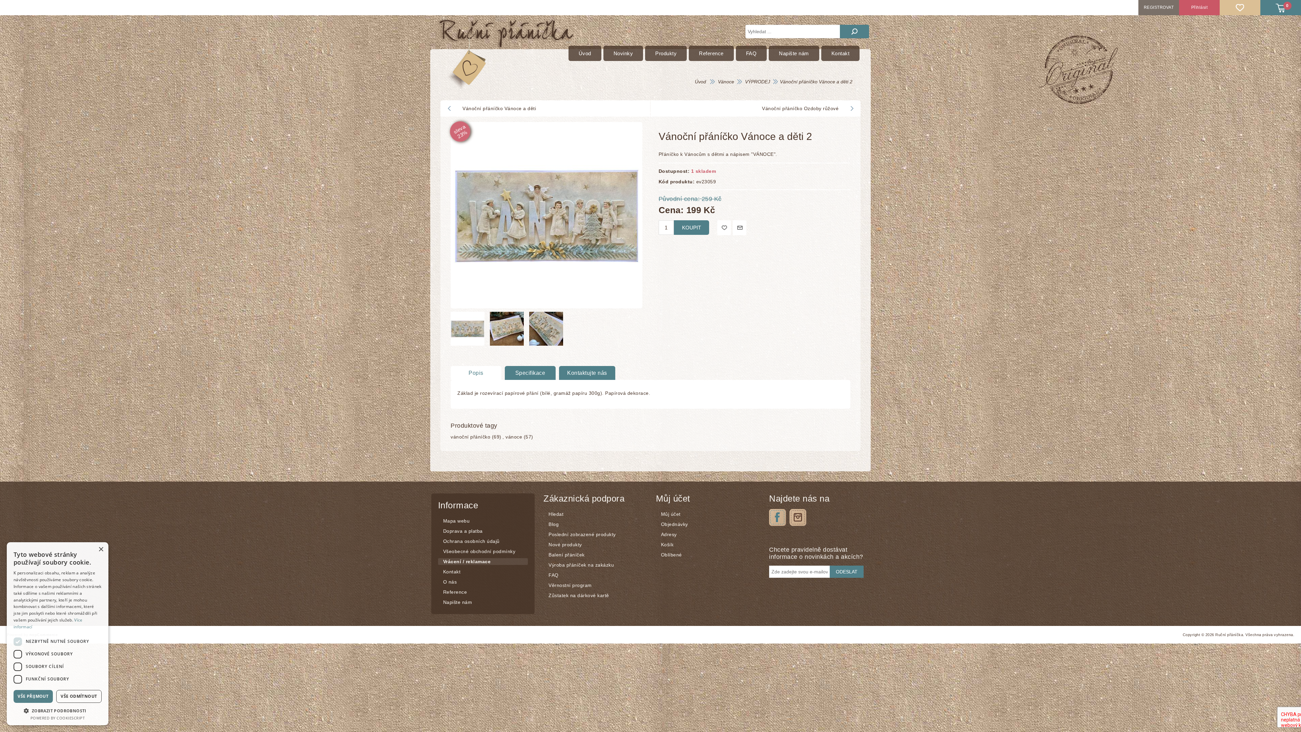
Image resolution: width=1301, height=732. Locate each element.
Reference (455, 592)
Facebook (777, 517)
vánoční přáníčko (470, 437)
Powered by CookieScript (57, 717)
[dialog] (57, 633)
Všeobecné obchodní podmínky (479, 551)
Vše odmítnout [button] (79, 696)
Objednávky (674, 524)
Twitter (797, 517)
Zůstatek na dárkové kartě (579, 595)
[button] (58, 710)
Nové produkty (565, 544)
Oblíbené (671, 554)
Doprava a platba (463, 531)
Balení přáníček (567, 554)
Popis (476, 373)
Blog (554, 524)
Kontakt (452, 571)
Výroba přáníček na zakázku (581, 565)
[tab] (476, 373)
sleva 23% (460, 131)
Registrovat (1159, 7)
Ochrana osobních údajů (471, 541)
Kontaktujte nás (587, 373)
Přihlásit (1199, 7)
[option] (468, 330)
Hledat (854, 31)
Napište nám (457, 602)
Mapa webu (456, 521)
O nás (450, 582)
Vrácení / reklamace (467, 561)
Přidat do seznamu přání (724, 227)
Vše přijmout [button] (33, 696)
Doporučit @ (739, 227)
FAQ (554, 575)
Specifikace (530, 373)
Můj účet (671, 514)
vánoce (513, 437)
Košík (667, 544)
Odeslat (847, 571)
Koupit (691, 227)
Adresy (669, 534)
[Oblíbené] (1240, 7)
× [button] (100, 549)
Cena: (671, 210)
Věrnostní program (570, 585)
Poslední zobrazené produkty (582, 534)
